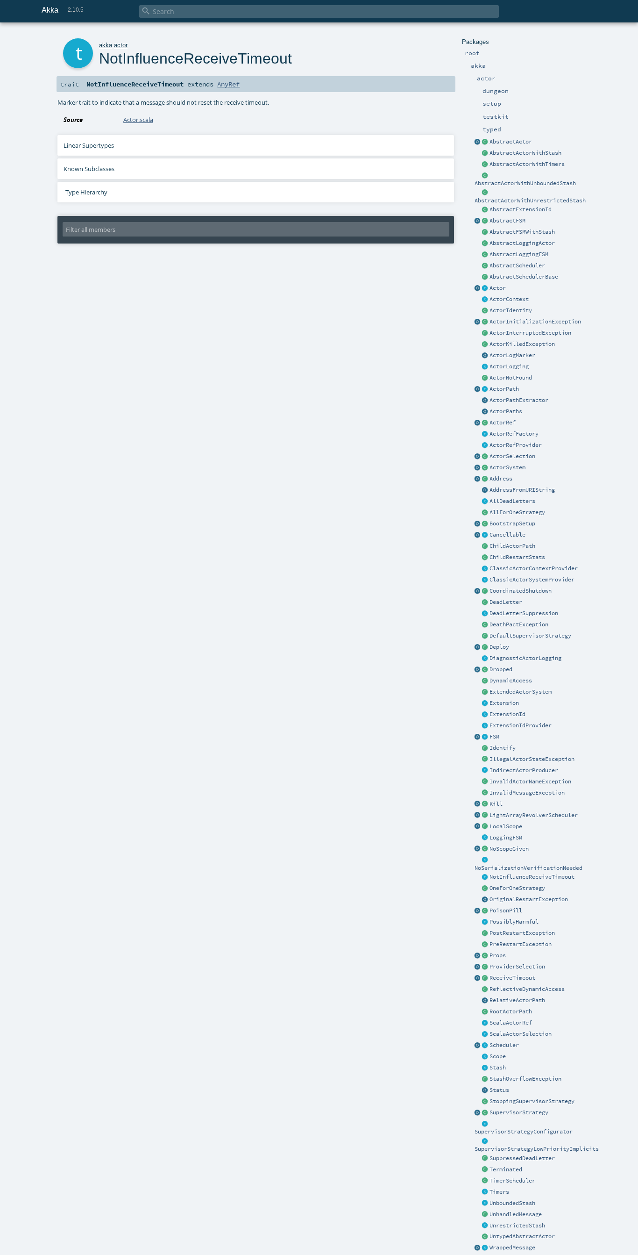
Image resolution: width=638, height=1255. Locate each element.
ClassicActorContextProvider (533, 568)
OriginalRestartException (528, 899)
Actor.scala (138, 119)
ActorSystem (507, 467)
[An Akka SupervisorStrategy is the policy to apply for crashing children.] (485, 1113)
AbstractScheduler (517, 265)
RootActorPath (510, 1011)
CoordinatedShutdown (520, 591)
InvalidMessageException (527, 792)
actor (121, 45)
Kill (496, 804)
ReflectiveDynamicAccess (527, 989)
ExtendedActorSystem (520, 691)
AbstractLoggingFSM (518, 254)
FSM (494, 736)
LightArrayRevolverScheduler (533, 815)
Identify (502, 748)
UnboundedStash (512, 1203)
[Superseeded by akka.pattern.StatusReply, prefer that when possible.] (485, 1090)
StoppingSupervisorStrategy (531, 1101)
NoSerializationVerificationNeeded (528, 868)
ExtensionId (507, 714)
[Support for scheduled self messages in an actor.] (485, 1181)
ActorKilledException (522, 344)
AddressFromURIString (522, 490)
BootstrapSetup (512, 523)
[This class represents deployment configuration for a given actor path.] (485, 647)
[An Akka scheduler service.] (485, 266)
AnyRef (228, 84)
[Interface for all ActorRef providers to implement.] (485, 445)
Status (499, 1090)
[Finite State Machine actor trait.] (485, 737)
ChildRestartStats (517, 557)
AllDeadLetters (512, 501)
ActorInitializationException (535, 321)
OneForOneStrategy (517, 888)
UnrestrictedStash (517, 1225)
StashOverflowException (525, 1079)
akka (105, 45)
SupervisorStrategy (518, 1112)
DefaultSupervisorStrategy (530, 635)
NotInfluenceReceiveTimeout (531, 877)
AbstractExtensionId (520, 209)
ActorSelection (512, 456)
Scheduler (504, 1045)
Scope (497, 1056)
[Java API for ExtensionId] (485, 210)
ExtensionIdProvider (520, 725)
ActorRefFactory (514, 433)
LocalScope (505, 826)
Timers (499, 1192)
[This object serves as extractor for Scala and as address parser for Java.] (485, 490)
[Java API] (485, 412)
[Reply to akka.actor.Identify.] (485, 311)
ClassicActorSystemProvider (531, 579)
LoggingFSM (505, 837)
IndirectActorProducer (523, 770)
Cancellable (507, 534)
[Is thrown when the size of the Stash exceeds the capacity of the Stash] (485, 1079)
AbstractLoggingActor (522, 243)
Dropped (500, 669)
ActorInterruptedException (530, 333)
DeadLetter (505, 602)
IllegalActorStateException (531, 759)
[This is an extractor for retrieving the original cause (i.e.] (485, 900)
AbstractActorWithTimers (527, 164)
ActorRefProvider (515, 445)
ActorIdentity (510, 310)
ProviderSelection (517, 966)
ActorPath (504, 389)
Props (497, 955)
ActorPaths (505, 411)
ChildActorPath (512, 546)
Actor (497, 288)
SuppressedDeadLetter (522, 1158)
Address (500, 478)
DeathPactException (518, 624)
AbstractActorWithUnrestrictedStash (530, 200)
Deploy (499, 647)
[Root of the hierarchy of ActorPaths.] (485, 1012)
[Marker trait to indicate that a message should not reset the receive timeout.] (485, 877)
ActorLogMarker (512, 355)
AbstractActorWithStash (525, 153)
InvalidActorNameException (530, 781)
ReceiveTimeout (512, 978)
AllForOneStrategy (517, 512)
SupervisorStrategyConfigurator (524, 1131)
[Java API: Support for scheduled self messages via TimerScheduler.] (485, 164)
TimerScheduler (512, 1180)
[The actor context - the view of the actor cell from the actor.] (485, 299)
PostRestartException (522, 933)
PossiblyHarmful (514, 921)
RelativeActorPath (517, 1000)
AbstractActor (510, 141)
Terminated (505, 1169)
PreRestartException (520, 944)
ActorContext (509, 299)
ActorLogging (509, 366)
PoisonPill (505, 910)
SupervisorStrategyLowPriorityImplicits (537, 1149)
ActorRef (502, 422)
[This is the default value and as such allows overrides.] (485, 849)
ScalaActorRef (510, 1022)
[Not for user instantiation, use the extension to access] (485, 591)
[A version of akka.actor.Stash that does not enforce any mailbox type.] (485, 1226)
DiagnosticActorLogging (525, 658)
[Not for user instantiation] (485, 546)
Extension (504, 703)
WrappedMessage (512, 1247)
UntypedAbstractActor (522, 1236)
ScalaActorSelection (520, 1034)
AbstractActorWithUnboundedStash (525, 183)
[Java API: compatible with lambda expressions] (478, 142)
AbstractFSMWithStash (522, 232)
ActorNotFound (510, 377)
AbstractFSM (507, 220)
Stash (497, 1067)
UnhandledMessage (515, 1214)
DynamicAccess (510, 680)
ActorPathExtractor (518, 400)
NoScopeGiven (509, 849)
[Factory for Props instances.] (478, 956)
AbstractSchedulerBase (523, 276)
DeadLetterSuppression (523, 613)
